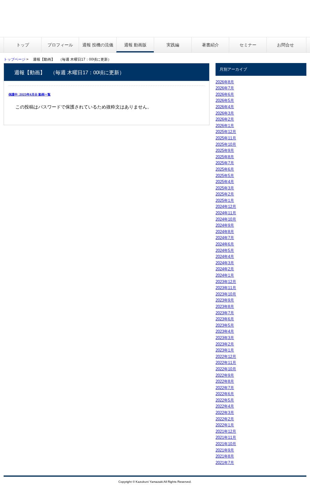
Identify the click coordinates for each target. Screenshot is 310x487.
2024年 (226, 206)
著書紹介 (210, 44)
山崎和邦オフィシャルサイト (53, 18)
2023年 (226, 281)
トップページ (14, 59)
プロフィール (60, 44)
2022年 (226, 356)
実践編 (173, 44)
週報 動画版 (135, 44)
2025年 (226, 131)
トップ (22, 44)
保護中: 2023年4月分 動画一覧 (29, 94)
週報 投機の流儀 (97, 44)
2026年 (225, 82)
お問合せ (285, 44)
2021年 (226, 431)
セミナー (247, 44)
